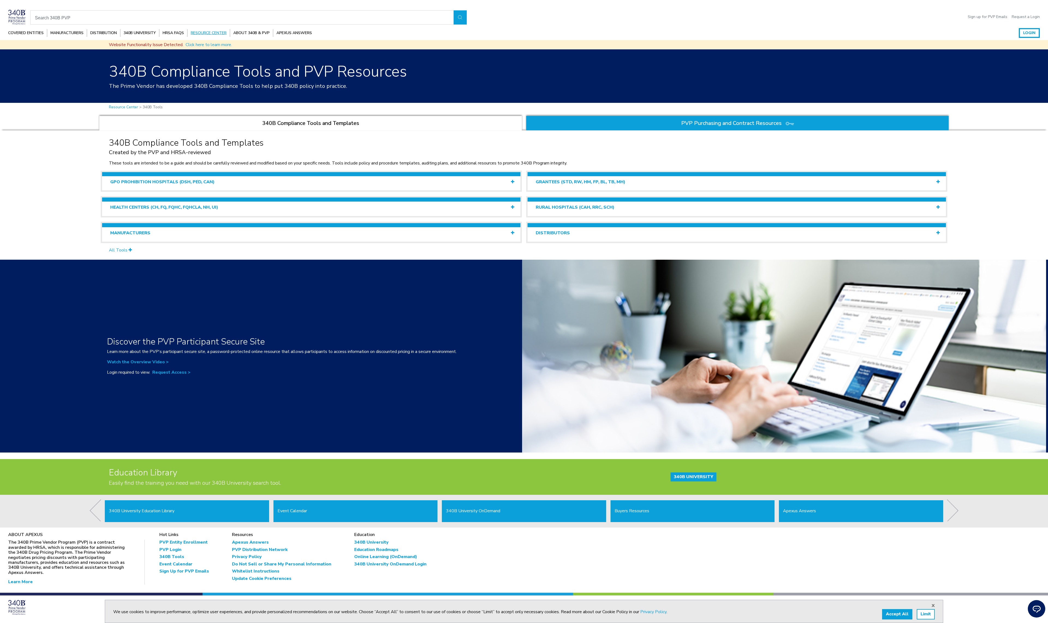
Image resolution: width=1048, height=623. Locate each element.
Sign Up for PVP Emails (184, 571)
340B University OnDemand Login (390, 564)
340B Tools (171, 556)
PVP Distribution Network (260, 549)
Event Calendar (175, 564)
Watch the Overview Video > (138, 362)
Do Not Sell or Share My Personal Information (281, 564)
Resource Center (209, 32)
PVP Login (170, 549)
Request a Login (1026, 16)
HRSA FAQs (173, 32)
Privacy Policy (247, 556)
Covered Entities (26, 32)
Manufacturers (67, 32)
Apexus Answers (294, 32)
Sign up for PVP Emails (987, 16)
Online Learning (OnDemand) (385, 556)
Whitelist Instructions (255, 571)
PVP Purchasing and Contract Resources (732, 123)
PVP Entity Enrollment (183, 542)
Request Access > (171, 372)
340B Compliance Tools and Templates (310, 123)
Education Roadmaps (376, 549)
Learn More (20, 581)
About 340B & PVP (251, 32)
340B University (140, 32)
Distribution (103, 32)
